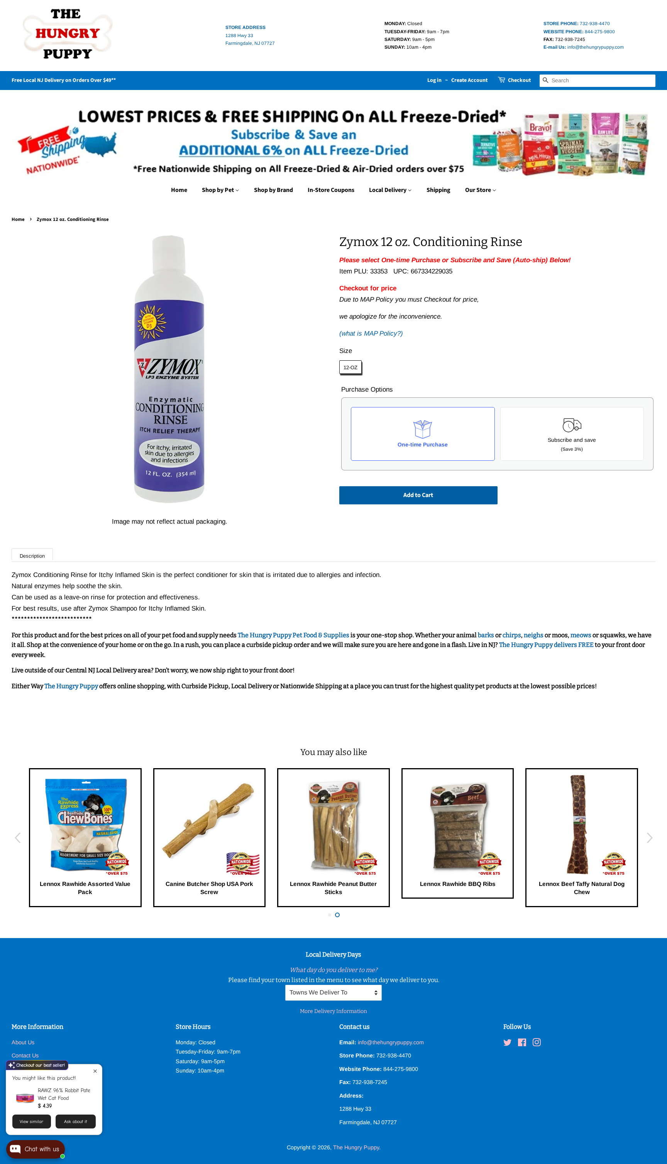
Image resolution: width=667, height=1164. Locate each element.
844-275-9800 (579, 31)
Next (649, 837)
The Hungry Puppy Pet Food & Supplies (293, 635)
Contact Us (25, 1055)
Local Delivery (388, 190)
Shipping (438, 190)
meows (581, 635)
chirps (512, 635)
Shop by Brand (273, 190)
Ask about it (75, 1121)
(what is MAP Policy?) (371, 333)
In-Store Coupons (331, 190)
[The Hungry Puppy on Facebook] (522, 1044)
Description (32, 556)
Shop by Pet (218, 190)
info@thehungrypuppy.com (583, 47)
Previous (17, 837)
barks (486, 635)
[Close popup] (95, 1071)
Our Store (478, 190)
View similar (31, 1121)
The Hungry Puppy (71, 686)
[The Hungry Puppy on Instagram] (536, 1044)
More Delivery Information (333, 1011)
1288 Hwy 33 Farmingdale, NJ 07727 (250, 35)
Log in (434, 80)
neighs (533, 635)
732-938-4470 (576, 23)
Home (179, 190)
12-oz (350, 367)
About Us (23, 1042)
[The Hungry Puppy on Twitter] (507, 1044)
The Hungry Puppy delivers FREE (547, 644)
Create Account (469, 80)
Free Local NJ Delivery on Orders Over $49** (64, 80)
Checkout (519, 80)
